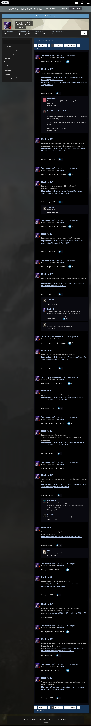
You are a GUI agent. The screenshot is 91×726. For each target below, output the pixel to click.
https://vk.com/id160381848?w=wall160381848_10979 (66, 613)
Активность (8, 42)
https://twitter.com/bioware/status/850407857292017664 (61, 537)
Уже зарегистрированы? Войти (55, 8)
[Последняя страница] (78, 45)
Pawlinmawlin (52, 500)
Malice (49, 551)
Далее (73, 45)
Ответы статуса (9, 54)
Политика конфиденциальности (41, 719)
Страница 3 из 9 (41, 48)
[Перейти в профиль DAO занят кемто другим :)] (44, 111)
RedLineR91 (47, 69)
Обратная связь (61, 719)
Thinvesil (50, 207)
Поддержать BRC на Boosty (45, 16)
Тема (25, 719)
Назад (41, 45)
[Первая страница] (35, 45)
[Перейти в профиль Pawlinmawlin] (44, 501)
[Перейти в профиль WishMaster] (44, 100)
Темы (6, 62)
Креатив (61, 57)
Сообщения (8, 66)
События (7, 74)
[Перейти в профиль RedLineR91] (37, 57)
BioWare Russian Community (25, 8)
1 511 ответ (60, 61)
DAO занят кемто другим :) (57, 110)
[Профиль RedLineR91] (84, 33)
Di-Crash (50, 514)
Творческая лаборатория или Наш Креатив (59, 55)
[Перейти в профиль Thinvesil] (44, 208)
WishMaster (51, 99)
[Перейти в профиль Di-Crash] (44, 515)
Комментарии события (12, 78)
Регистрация (75, 8)
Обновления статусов (11, 50)
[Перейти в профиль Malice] (44, 552)
